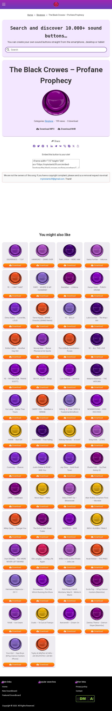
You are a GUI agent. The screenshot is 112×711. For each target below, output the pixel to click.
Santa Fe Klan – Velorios (97, 259)
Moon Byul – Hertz (42, 498)
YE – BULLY (69, 318)
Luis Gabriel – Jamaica (69, 379)
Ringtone (41, 15)
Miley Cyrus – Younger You (15, 528)
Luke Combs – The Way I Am (96, 319)
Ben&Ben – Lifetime (69, 287)
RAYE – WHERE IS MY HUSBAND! (42, 288)
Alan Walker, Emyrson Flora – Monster (96, 499)
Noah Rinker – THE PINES (96, 559)
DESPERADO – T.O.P (15, 259)
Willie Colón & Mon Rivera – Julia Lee (69, 560)
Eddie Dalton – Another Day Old (15, 349)
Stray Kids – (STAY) (97, 440)
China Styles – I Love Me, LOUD (15, 319)
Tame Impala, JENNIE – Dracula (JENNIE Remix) (42, 319)
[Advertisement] (56, 210)
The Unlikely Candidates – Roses (69, 349)
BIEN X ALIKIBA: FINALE (97, 528)
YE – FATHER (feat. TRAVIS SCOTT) (15, 380)
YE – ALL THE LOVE (97, 348)
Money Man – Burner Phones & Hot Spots (42, 349)
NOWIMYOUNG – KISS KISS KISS (97, 410)
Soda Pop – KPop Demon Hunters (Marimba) (97, 590)
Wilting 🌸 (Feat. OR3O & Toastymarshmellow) (69, 410)
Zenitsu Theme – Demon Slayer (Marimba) (96, 624)
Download (16, 265)
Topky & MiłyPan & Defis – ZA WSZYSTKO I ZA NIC (42, 654)
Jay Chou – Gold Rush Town (69, 468)
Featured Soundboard (11, 695)
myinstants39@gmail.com (52, 179)
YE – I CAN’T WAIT (15, 287)
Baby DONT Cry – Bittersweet (69, 499)
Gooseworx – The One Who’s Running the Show (42, 590)
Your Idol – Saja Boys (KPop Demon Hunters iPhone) (15, 656)
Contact (79, 691)
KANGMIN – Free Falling (42, 440)
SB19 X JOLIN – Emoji (42, 379)
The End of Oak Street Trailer (42, 529)
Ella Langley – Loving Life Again (42, 560)
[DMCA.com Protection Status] (93, 698)
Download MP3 (47, 129)
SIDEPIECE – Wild (69, 528)
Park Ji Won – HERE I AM (69, 259)
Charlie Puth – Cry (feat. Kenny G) (97, 468)
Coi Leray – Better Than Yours (15, 410)
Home (30, 15)
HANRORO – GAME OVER (42, 259)
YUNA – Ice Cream (15, 623)
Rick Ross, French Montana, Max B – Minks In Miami (69, 592)
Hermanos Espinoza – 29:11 (15, 590)
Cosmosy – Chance (15, 467)
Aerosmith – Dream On (69, 623)
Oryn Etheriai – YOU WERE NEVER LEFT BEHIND (15, 560)
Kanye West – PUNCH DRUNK (97, 288)
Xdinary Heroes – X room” (69, 440)
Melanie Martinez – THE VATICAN (97, 380)
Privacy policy (81, 687)
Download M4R (68, 129)
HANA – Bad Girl (15, 440)
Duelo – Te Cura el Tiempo (42, 623)
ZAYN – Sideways (15, 498)
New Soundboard (9, 691)
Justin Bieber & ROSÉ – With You (42, 468)
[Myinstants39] (56, 4)
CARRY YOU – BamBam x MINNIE (42, 410)
